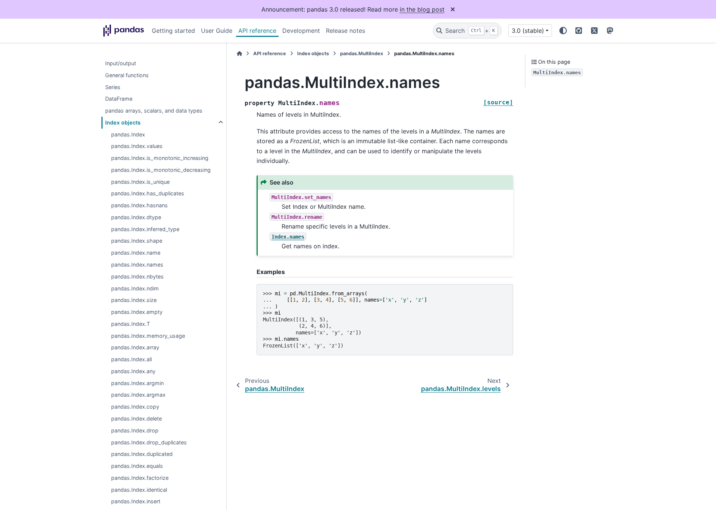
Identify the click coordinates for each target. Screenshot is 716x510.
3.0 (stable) (528, 30)
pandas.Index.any (133, 371)
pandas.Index (128, 134)
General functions (127, 75)
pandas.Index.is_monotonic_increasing (159, 158)
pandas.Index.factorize (140, 478)
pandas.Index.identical (139, 490)
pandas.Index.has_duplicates (147, 194)
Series (112, 87)
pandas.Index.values (137, 146)
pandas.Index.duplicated (142, 454)
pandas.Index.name (135, 253)
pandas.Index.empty (137, 312)
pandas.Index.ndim (135, 288)
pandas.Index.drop (134, 430)
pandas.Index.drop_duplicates (149, 442)
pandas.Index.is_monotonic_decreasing (161, 170)
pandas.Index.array (135, 347)
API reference (257, 30)
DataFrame (118, 99)
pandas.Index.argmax (138, 395)
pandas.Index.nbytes (137, 276)
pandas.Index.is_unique (140, 182)
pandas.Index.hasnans (139, 205)
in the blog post (422, 9)
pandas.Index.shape (136, 241)
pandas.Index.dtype (136, 217)
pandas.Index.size (134, 300)
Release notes (345, 30)
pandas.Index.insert (135, 501)
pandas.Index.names (137, 264)
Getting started (173, 30)
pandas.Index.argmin (137, 383)
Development (301, 30)
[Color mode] (563, 30)
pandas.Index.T (130, 324)
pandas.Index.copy (135, 407)
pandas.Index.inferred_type (145, 229)
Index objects (123, 122)
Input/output (120, 63)
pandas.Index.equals (137, 466)
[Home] (239, 53)
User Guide (216, 30)
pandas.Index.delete (136, 418)
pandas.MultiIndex (361, 53)
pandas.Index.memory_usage (148, 336)
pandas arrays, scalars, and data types (153, 110)
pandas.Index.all (131, 359)
